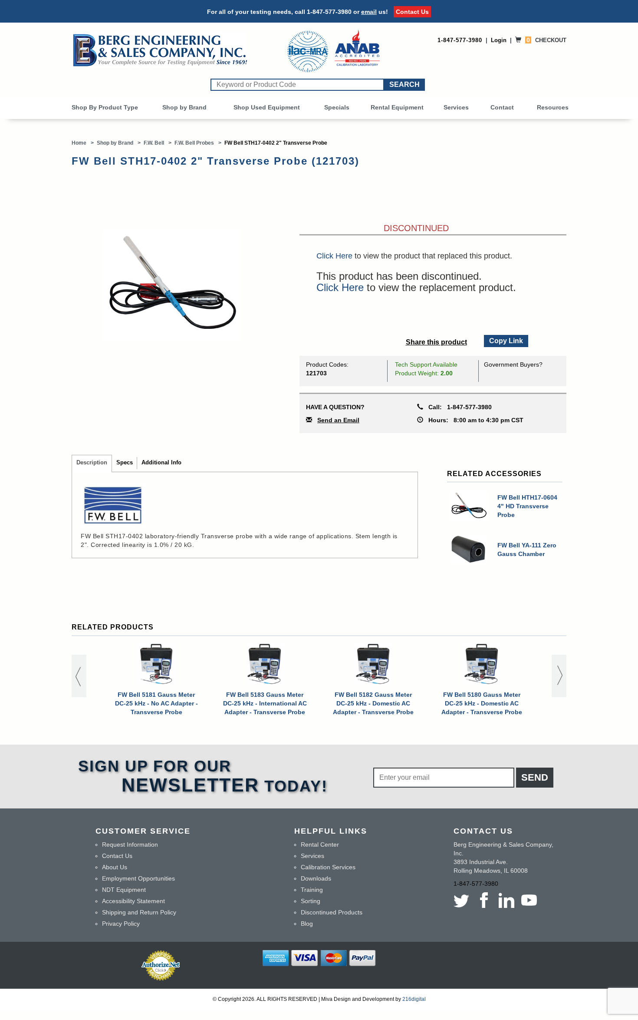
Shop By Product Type (105, 107)
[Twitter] (463, 900)
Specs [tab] (124, 463)
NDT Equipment (124, 889)
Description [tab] (91, 463)
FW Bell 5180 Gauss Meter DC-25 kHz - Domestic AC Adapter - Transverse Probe (481, 703)
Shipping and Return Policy (139, 912)
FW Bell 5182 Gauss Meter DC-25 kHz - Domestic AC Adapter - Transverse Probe (373, 703)
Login (498, 40)
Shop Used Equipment (266, 107)
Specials (336, 107)
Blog (307, 923)
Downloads (316, 878)
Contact (502, 107)
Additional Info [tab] (161, 463)
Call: (457, 407)
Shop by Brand (184, 107)
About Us (114, 867)
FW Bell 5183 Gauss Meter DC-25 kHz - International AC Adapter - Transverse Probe (265, 703)
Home (79, 143)
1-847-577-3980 (329, 11)
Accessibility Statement (133, 900)
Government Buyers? (513, 364)
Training (312, 889)
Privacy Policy (121, 923)
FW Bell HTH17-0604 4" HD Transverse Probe (527, 506)
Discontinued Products (331, 912)
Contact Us (412, 11)
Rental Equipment (397, 107)
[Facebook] (484, 900)
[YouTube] (529, 900)
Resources (553, 107)
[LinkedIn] (506, 900)
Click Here (334, 256)
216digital (414, 999)
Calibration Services (328, 867)
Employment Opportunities (138, 878)
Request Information (130, 844)
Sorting (310, 900)
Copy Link (505, 339)
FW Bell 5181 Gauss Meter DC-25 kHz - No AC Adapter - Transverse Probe (156, 703)
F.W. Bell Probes (194, 143)
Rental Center (320, 844)
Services (456, 107)
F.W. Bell (154, 143)
